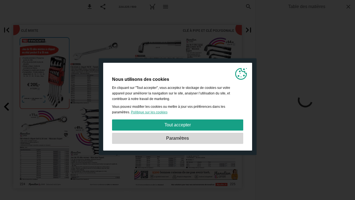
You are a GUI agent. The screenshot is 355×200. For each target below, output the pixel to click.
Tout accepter (177, 124)
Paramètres (177, 138)
